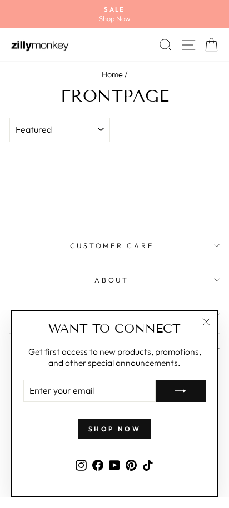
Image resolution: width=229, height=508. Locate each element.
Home (112, 74)
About (111, 279)
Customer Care (112, 245)
